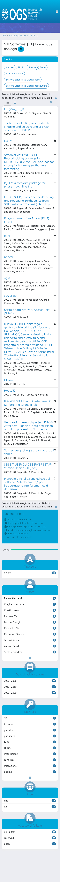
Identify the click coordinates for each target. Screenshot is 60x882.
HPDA (29, 748)
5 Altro (34, 35)
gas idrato (29, 730)
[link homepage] (23, 11)
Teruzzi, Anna (29, 640)
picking (29, 771)
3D (29, 718)
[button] (30, 657)
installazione (29, 754)
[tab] (7, 103)
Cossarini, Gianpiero (29, 634)
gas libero (29, 736)
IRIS (4, 35)
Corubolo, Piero (29, 628)
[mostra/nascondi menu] (57, 11)
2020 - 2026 (29, 680)
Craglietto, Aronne (29, 604)
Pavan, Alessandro (29, 598)
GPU (29, 742)
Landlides (29, 759)
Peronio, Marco (29, 616)
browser (29, 724)
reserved (29, 837)
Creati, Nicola (29, 610)
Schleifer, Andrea (29, 652)
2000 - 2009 (29, 692)
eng (29, 800)
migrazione (29, 765)
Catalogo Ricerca (18, 35)
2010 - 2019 (29, 686)
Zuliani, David (29, 646)
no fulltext (29, 832)
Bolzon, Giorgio (29, 622)
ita (29, 806)
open (29, 843)
